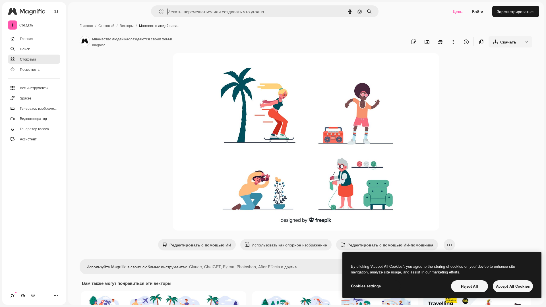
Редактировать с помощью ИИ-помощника (390, 245)
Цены (458, 11)
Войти (477, 11)
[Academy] (22, 295)
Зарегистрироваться (516, 11)
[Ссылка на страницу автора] (85, 41)
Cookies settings (366, 286)
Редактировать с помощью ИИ (200, 245)
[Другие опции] (453, 41)
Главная (86, 25)
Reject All (469, 286)
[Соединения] (12, 295)
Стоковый (106, 25)
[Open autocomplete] (159, 11)
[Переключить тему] (33, 295)
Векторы (127, 25)
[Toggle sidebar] (55, 11)
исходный (211, 64)
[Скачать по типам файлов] (526, 41)
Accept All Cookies (513, 286)
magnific (98, 44)
